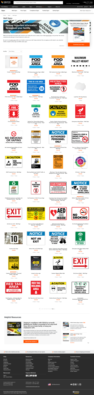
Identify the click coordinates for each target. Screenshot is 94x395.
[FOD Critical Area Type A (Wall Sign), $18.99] (14, 86)
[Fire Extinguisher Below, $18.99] (14, 111)
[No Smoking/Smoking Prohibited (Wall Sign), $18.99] (80, 213)
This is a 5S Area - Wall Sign (36, 96)
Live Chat (72, 363)
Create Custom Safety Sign (13, 72)
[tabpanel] (74, 326)
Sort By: (5, 51)
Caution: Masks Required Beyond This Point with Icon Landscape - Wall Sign (58, 122)
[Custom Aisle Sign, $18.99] (14, 238)
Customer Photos (29, 368)
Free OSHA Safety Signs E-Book (79, 23)
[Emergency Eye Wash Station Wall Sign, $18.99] (80, 238)
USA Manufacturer (56, 384)
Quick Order (80, 6)
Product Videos (29, 365)
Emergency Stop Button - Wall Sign (80, 121)
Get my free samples (30, 341)
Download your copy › (78, 44)
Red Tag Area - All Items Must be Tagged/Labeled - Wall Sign (14, 299)
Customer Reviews (30, 366)
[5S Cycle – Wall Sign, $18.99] (80, 162)
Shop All (5, 359)
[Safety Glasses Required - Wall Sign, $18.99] (58, 288)
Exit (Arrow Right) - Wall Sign (80, 273)
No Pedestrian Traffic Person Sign (36, 198)
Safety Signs (56, 10)
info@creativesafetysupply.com (33, 386)
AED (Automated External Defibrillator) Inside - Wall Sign (58, 224)
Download (72, 330)
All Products (39, 6)
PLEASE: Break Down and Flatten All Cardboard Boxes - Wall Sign (13, 199)
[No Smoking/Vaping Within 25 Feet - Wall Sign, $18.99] (14, 137)
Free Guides (28, 360)
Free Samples (29, 362)
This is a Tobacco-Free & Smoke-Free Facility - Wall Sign (80, 148)
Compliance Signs (34, 10)
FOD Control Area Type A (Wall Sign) (58, 72)
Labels (23, 6)
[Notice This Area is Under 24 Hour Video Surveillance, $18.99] (80, 188)
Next (53, 308)
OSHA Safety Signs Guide (76, 322)
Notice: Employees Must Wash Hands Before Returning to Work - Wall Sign (58, 249)
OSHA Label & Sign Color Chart (76, 334)
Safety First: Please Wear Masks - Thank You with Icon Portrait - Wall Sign (35, 122)
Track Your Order (74, 365)
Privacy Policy (6, 391)
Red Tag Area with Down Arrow (35, 298)
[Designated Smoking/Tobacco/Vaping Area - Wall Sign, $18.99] (80, 288)
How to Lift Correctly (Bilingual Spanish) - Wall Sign (35, 224)
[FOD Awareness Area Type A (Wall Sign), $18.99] (36, 62)
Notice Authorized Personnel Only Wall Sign (58, 148)
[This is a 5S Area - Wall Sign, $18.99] (36, 86)
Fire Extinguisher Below (13, 121)
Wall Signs (14, 10)
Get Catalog (68, 3)
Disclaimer (50, 371)
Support (49, 6)
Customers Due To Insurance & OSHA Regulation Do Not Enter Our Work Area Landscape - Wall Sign (58, 199)
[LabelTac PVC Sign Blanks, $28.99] (80, 86)
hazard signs (48, 35)
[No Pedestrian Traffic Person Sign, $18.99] (36, 188)
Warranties (72, 368)
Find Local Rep (51, 363)
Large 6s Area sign (36, 273)
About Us (58, 6)
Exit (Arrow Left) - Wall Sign (13, 224)
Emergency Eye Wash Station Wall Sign (80, 249)
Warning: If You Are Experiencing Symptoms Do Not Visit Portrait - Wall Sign (58, 173)
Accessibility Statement (53, 368)
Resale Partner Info (52, 362)
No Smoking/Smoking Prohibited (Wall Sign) (80, 224)
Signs (31, 6)
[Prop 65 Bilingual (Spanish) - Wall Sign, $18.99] (36, 137)
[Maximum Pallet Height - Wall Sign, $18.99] (80, 62)
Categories (5, 362)
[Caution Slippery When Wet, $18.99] (58, 263)
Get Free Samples (75, 3)
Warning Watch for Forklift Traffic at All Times (36, 173)
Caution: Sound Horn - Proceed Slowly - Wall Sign (13, 274)
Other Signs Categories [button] (85, 10)
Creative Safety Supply (14, 392)
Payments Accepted (74, 369)
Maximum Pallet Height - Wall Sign (80, 72)
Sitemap (27, 369)
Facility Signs (45, 10)
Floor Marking (4, 6)
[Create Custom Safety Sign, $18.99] (14, 62)
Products (5, 360)
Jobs (49, 360)
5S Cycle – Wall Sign (80, 172)
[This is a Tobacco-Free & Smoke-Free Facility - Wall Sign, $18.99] (80, 137)
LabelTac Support (74, 360)
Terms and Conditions (53, 369)
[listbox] (15, 51)
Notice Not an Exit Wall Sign (36, 248)
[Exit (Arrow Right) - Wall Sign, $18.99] (80, 263)
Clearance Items (7, 369)
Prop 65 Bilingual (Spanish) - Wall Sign (36, 148)
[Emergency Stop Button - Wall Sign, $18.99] (80, 111)
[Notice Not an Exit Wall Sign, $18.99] (36, 238)
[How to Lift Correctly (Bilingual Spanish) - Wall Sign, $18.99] (36, 213)
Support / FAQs (73, 359)
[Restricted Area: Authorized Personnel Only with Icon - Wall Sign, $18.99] (58, 86)
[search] (38, 2)
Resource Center (29, 359)
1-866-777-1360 (88, 2)
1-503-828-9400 (35, 383)
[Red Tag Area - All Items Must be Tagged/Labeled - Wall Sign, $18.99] (14, 288)
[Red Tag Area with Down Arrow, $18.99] (36, 288)
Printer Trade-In (73, 371)
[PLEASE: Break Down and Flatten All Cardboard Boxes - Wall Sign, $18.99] (14, 188)
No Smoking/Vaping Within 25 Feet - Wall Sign (14, 148)
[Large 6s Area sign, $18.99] (36, 263)
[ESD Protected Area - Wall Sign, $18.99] (14, 162)
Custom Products (7, 363)
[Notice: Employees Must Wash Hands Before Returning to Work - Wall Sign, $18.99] (58, 238)
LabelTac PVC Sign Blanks (80, 96)
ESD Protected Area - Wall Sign (13, 172)
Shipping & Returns (74, 366)
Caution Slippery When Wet (58, 273)
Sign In (87, 6)
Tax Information (51, 365)
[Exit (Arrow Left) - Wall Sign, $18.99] (14, 213)
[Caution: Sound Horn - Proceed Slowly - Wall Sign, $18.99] (14, 263)
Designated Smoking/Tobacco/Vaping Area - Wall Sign (80, 299)
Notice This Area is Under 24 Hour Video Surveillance (80, 198)
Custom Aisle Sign (13, 248)
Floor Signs (23, 10)
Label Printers (15, 6)
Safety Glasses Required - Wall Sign (58, 298)
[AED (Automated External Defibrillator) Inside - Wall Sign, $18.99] (58, 213)
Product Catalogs (29, 363)
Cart (92, 6)
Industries (5, 365)
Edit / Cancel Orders (7, 377)
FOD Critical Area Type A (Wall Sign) (13, 96)
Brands (5, 366)
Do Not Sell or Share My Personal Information (17, 391)
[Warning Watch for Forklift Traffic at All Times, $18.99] (36, 162)
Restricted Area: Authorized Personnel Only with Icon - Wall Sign (58, 97)
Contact (72, 362)
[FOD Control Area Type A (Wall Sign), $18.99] (58, 62)
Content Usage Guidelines (53, 366)
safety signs (13, 40)
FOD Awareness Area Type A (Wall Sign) (36, 73)
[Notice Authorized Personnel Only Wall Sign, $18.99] (58, 137)
